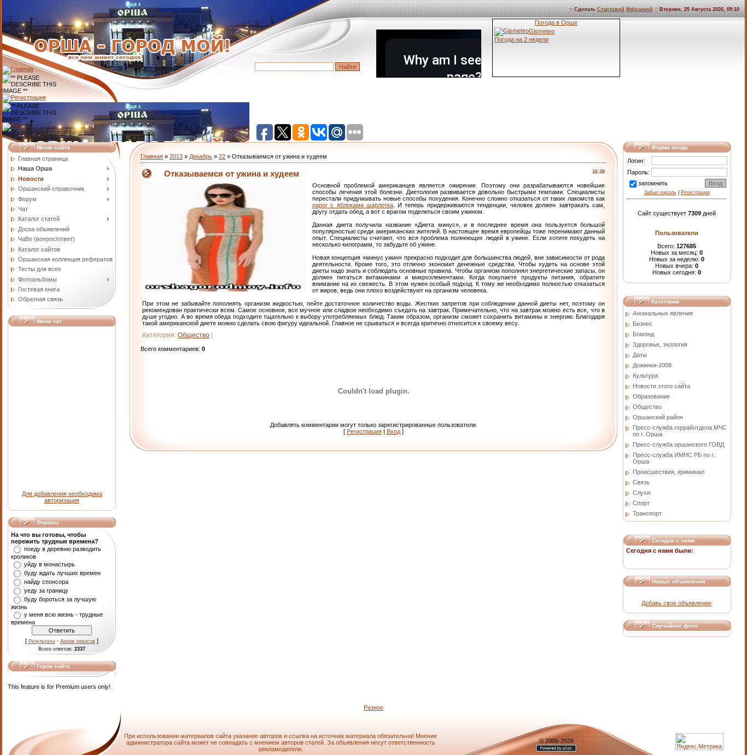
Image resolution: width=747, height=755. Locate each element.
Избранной (639, 9)
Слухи (641, 492)
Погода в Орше (556, 22)
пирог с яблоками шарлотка (352, 205)
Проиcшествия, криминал (668, 472)
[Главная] (17, 69)
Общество (193, 335)
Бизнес (642, 323)
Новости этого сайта (661, 386)
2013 (176, 156)
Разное (373, 707)
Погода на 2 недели (521, 39)
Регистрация (364, 431)
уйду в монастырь (49, 564)
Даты (640, 355)
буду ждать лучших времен (62, 573)
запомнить (653, 183)
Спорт (641, 503)
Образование (651, 396)
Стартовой (611, 9)
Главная (152, 156)
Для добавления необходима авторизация (62, 497)
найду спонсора (46, 581)
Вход (393, 431)
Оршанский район (658, 417)
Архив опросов (77, 641)
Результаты (41, 641)
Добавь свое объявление (676, 603)
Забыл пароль (660, 192)
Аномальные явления (663, 313)
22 (222, 156)
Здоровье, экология (660, 344)
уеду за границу (46, 590)
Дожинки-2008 (652, 365)
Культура (645, 375)
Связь (641, 482)
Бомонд (643, 334)
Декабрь (200, 156)
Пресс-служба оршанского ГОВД (678, 444)
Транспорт (647, 513)
